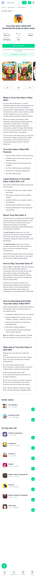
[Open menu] (33, 3)
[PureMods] (3, 3)
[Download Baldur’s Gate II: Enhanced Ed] (33, 479)
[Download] (29, 2)
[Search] (24, 2)
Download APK (18, 54)
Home (3, 7)
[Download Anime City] (33, 510)
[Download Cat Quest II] (33, 448)
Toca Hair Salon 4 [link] (7, 11)
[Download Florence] (33, 489)
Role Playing (22, 7)
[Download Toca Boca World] (33, 419)
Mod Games (11, 7)
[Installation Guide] (18, 87)
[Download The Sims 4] (33, 458)
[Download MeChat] (33, 468)
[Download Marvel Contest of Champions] (33, 499)
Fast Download (20, 46)
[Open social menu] (4, 565)
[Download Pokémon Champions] (33, 437)
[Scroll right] (35, 71)
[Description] (7, 87)
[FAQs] (29, 87)
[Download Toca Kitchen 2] (33, 409)
